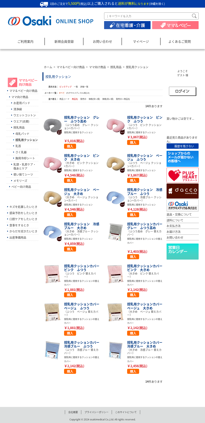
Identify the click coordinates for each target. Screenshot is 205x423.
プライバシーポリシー (96, 412)
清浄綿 (17, 109)
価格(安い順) (94, 98)
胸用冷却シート (25, 158)
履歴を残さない (184, 146)
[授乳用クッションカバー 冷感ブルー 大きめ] (116, 350)
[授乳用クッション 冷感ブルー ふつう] (116, 198)
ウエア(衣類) (21, 121)
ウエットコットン (24, 115)
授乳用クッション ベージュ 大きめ (81, 191)
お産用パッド (21, 103)
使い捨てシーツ (23, 174)
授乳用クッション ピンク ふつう (144, 119)
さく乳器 (21, 152)
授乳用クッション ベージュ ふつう (144, 157)
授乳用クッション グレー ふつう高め (81, 119)
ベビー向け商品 (21, 186)
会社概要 (73, 412)
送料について (175, 220)
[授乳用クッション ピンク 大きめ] (53, 164)
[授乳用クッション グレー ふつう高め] (53, 125)
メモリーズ (20, 180)
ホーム (48, 67)
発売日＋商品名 (123, 98)
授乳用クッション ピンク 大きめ (81, 157)
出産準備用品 (17, 237)
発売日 (83, 98)
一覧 (76, 86)
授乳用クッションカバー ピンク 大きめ (146, 267)
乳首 (18, 146)
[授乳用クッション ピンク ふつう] (116, 125)
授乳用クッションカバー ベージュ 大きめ (146, 306)
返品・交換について (179, 214)
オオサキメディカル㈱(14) (77, 92)
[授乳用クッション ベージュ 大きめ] (53, 198)
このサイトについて (126, 412)
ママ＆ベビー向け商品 (71, 67)
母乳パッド (22, 133)
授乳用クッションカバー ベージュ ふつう (83, 306)
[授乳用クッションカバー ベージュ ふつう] (53, 312)
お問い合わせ (102, 41)
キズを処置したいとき (23, 207)
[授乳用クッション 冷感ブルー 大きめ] (53, 232)
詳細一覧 (84, 86)
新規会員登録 (64, 41)
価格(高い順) (108, 98)
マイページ (141, 41)
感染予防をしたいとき (23, 213)
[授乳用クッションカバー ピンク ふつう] (53, 274)
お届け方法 (174, 231)
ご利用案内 (25, 41)
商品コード (64, 98)
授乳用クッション (137, 67)
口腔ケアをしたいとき (23, 219)
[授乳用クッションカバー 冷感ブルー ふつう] (53, 350)
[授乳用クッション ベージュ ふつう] (116, 164)
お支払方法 (174, 226)
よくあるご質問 (179, 41)
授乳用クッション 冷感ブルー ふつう (144, 191)
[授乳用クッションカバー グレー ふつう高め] (116, 232)
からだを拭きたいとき (23, 231)
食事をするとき (19, 225)
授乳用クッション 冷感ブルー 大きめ (81, 225)
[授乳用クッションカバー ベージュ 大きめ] (116, 312)
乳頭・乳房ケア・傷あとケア (24, 166)
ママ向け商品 (97, 67)
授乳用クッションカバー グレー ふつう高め (146, 225)
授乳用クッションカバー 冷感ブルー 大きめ (146, 344)
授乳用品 (116, 67)
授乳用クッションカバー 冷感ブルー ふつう (83, 344)
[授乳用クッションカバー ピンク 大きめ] (116, 274)
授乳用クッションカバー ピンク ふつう (83, 267)
